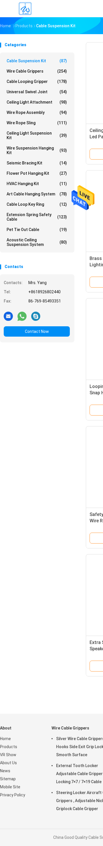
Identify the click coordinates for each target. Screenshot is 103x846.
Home (5, 738)
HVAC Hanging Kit (37, 183)
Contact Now (37, 331)
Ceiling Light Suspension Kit (37, 135)
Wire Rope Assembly (37, 112)
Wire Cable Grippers (37, 71)
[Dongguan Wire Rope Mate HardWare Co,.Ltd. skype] (35, 316)
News (5, 771)
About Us (8, 762)
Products (8, 746)
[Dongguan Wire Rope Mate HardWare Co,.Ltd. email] (8, 316)
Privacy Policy (12, 795)
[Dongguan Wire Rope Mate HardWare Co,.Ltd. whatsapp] (22, 316)
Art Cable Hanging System (37, 194)
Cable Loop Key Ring (37, 204)
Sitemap (8, 779)
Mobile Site (10, 787)
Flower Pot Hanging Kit (37, 173)
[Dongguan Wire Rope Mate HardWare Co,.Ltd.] (25, 8)
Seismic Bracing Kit (37, 163)
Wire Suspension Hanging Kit (37, 150)
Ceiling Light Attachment (37, 102)
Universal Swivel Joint (37, 92)
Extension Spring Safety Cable (37, 217)
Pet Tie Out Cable (37, 229)
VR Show (8, 754)
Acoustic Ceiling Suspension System (37, 242)
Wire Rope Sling (37, 123)
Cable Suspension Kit (37, 61)
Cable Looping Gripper (37, 81)
